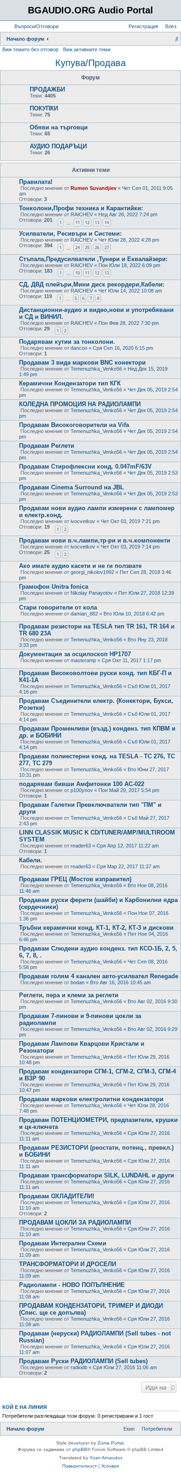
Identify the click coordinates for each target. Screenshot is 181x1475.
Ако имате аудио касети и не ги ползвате (80, 565)
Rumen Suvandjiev (93, 188)
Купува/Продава (90, 63)
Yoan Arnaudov (106, 1457)
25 (87, 247)
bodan (77, 982)
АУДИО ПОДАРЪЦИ (58, 146)
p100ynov (82, 790)
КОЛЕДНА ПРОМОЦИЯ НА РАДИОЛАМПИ (80, 404)
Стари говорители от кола (58, 607)
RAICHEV (82, 214)
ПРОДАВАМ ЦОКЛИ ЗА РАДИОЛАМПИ (75, 1222)
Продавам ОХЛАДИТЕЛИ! (56, 1196)
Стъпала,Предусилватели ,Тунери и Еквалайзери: (93, 259)
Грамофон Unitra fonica (53, 586)
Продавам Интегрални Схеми (62, 1243)
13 (97, 222)
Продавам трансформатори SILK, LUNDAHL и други (96, 1175)
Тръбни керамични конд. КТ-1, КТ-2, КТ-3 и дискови (96, 927)
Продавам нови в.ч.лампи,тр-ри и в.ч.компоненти (94, 540)
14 (106, 222)
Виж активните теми (86, 49)
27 (106, 247)
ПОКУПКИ (44, 108)
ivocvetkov (83, 521)
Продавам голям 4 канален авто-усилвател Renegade (98, 976)
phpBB (79, 1449)
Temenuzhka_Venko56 (96, 369)
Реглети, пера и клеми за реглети (68, 995)
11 (77, 222)
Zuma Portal (110, 1442)
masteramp (83, 660)
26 (97, 247)
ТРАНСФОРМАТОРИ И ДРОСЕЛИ (67, 1264)
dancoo (79, 348)
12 (87, 222)
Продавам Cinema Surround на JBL (71, 487)
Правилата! (35, 181)
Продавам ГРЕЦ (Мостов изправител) (75, 879)
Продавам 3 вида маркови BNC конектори (82, 362)
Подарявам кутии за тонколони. (67, 341)
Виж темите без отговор (30, 49)
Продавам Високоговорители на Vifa (74, 424)
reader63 (81, 845)
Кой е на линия (24, 1407)
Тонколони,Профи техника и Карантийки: (81, 208)
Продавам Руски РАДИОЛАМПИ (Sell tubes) (83, 1361)
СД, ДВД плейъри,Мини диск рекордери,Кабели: (91, 284)
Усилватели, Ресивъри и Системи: (70, 233)
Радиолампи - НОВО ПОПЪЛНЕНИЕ (72, 1284)
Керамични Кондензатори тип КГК (70, 383)
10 (77, 273)
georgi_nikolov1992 (92, 572)
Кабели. (30, 860)
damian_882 (84, 613)
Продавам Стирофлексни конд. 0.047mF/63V (85, 466)
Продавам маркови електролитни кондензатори (91, 1099)
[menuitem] (34, 26)
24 (77, 247)
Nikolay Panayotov (92, 593)
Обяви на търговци (59, 127)
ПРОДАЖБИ (47, 89)
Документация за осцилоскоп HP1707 (75, 654)
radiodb (79, 1367)
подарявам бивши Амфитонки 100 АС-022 (81, 783)
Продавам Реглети (46, 445)
